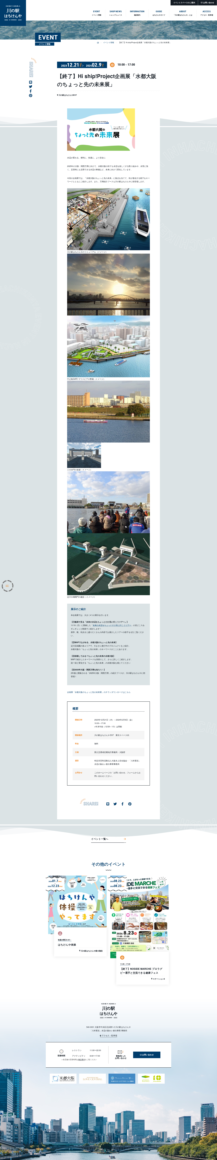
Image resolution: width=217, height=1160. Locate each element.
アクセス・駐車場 (109, 1035)
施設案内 (81, 1059)
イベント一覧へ (99, 838)
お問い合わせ (208, 2)
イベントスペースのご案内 (184, 2)
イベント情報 (108, 42)
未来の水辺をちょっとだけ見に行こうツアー (112, 625)
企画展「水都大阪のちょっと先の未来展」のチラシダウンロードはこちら (99, 692)
